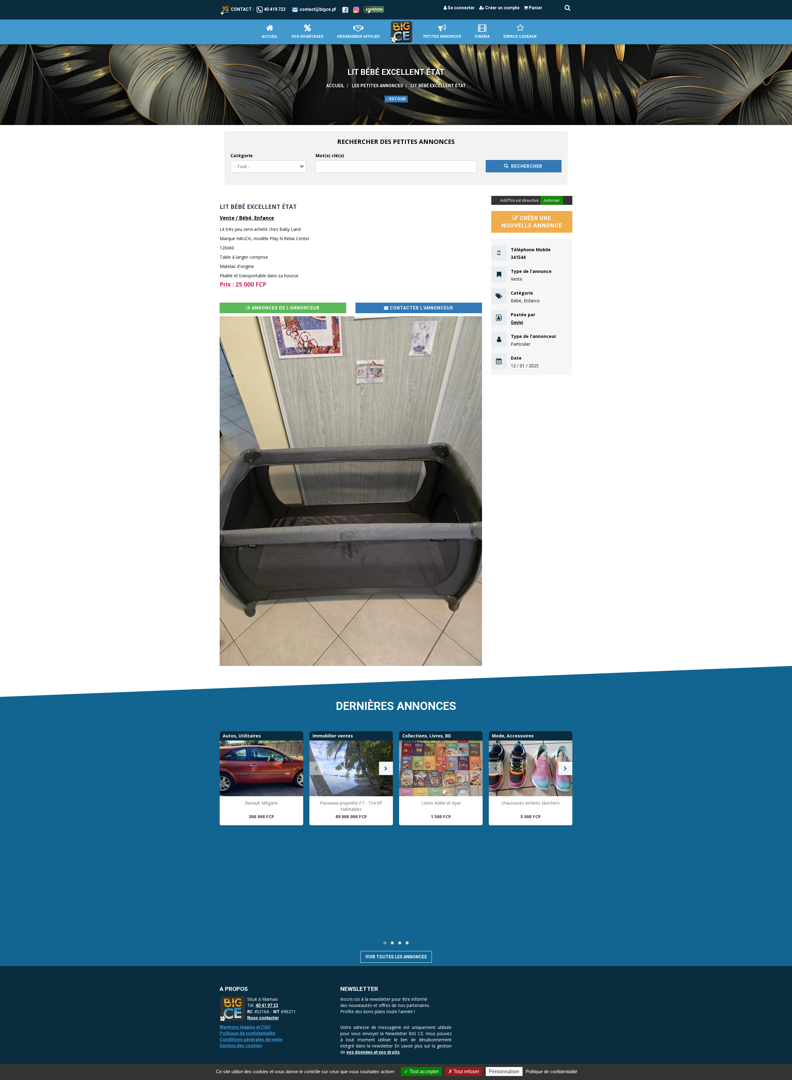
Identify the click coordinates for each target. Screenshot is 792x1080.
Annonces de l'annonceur (285, 307)
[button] (351, 491)
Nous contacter (263, 1017)
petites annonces (442, 36)
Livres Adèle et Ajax (441, 803)
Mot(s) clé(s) (330, 155)
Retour (397, 99)
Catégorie (241, 155)
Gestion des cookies (241, 1045)
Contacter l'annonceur (421, 307)
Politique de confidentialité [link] (551, 1071)
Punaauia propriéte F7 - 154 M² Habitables (351, 806)
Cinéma (482, 36)
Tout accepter (423, 1071)
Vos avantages (307, 36)
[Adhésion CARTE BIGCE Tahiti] (374, 9)
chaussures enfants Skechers (530, 803)
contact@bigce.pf (317, 9)
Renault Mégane (261, 803)
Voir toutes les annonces (396, 956)
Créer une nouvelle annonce (531, 222)
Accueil (269, 36)
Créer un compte (501, 7)
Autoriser (552, 200)
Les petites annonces (377, 85)
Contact (241, 9)
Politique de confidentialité (247, 1033)
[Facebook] (345, 9)
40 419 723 (275, 9)
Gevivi (517, 322)
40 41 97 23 (267, 1005)
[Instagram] (356, 9)
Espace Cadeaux (520, 36)
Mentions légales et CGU (245, 1027)
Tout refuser (465, 1071)
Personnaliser (504, 1071)
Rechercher (526, 166)
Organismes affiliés (358, 36)
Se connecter (461, 7)
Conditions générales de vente (251, 1039)
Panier (535, 7)
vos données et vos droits (373, 1052)
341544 (518, 257)
